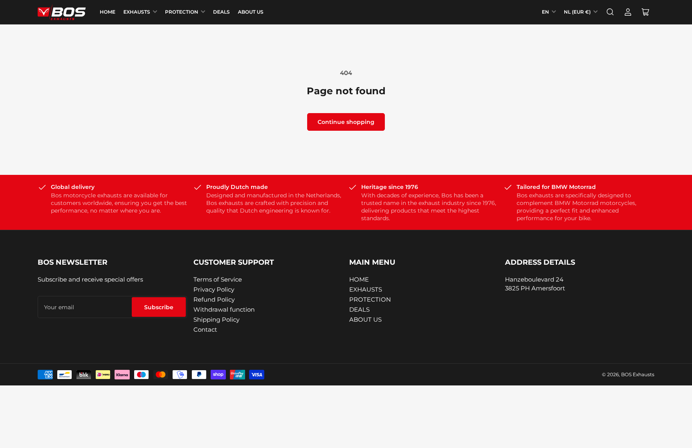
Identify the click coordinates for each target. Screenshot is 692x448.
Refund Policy (214, 299)
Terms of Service (217, 279)
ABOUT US (251, 12)
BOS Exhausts (637, 374)
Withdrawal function (224, 309)
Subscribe (158, 307)
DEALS (221, 12)
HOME (107, 12)
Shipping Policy (216, 319)
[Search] (610, 12)
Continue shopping (346, 122)
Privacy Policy (213, 289)
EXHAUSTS (136, 12)
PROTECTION (181, 12)
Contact (205, 329)
